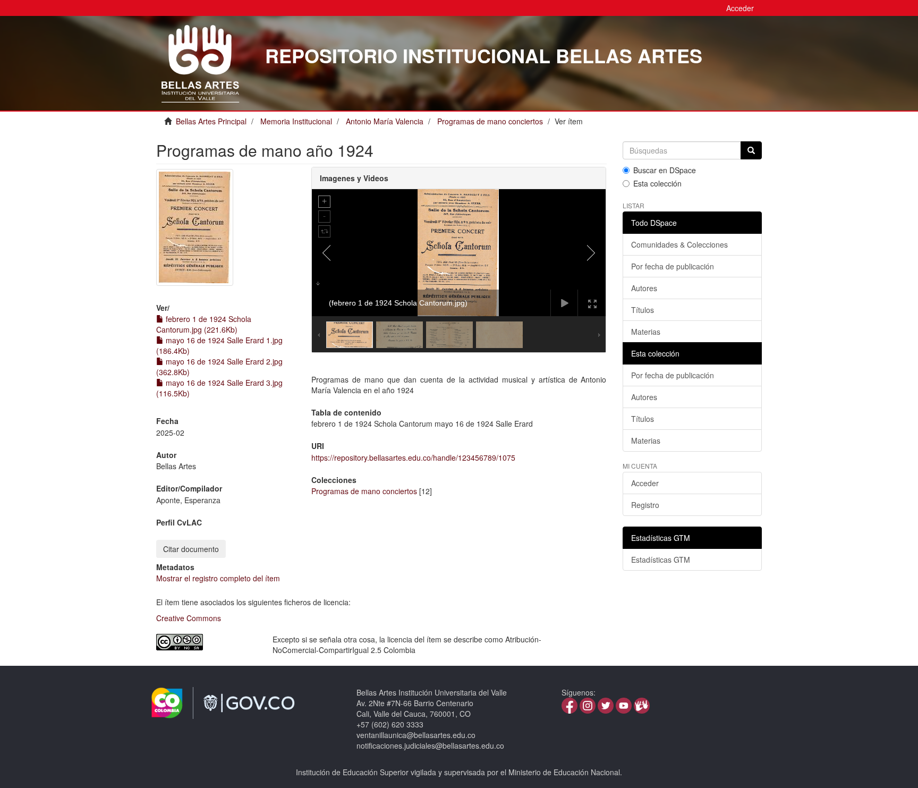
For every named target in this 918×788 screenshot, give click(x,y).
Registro (645, 504)
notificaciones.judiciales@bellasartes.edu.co (430, 745)
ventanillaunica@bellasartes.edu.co (415, 735)
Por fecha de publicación (672, 266)
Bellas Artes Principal (211, 121)
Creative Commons (188, 618)
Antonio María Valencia (384, 121)
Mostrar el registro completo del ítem (218, 578)
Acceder (645, 483)
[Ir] (751, 150)
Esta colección (657, 183)
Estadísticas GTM (660, 559)
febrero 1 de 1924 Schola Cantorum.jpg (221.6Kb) (203, 324)
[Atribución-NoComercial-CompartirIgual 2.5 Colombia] (206, 642)
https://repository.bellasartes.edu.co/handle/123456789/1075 (413, 457)
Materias (645, 331)
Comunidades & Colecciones (679, 244)
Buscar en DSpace (664, 170)
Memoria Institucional (296, 121)
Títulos (642, 309)
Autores (644, 288)
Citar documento (191, 549)
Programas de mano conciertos (490, 121)
